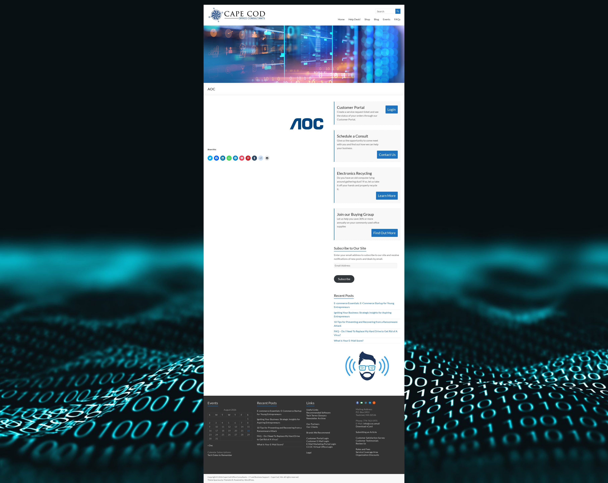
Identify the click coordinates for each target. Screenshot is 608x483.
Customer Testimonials (367, 440)
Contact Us (387, 154)
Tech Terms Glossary (316, 415)
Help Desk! (354, 19)
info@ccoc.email (371, 423)
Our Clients (312, 426)
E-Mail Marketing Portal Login (321, 444)
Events (386, 19)
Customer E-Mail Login (317, 441)
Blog (376, 19)
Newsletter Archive (316, 418)
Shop (367, 19)
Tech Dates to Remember (220, 455)
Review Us (361, 443)
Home (341, 19)
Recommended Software (318, 412)
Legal (308, 452)
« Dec (210, 445)
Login (391, 109)
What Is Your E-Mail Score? (348, 340)
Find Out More (384, 233)
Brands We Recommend (318, 432)
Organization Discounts (367, 455)
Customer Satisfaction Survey (370, 437)
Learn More (387, 195)
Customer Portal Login (317, 438)
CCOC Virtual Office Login (319, 446)
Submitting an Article (366, 432)
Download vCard (364, 426)
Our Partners (312, 424)
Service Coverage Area (367, 452)
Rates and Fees (363, 449)
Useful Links (312, 409)
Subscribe (344, 279)
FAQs (397, 19)
